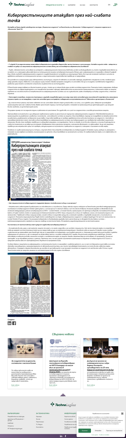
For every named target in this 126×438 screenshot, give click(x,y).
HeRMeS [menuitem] (10, 423)
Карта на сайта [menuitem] (69, 416)
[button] (122, 413)
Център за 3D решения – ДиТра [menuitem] (16, 419)
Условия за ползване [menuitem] (71, 422)
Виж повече (15, 385)
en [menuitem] (109, 5)
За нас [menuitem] (82, 5)
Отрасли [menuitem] (11, 426)
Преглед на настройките (114, 431)
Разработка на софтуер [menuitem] (16, 416)
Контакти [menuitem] (94, 5)
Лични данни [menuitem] (68, 419)
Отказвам (98, 431)
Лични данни (95, 435)
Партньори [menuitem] (40, 422)
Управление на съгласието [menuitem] (73, 424)
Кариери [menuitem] (71, 5)
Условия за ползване (104, 435)
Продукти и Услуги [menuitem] (54, 5)
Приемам (85, 431)
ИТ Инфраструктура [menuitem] (15, 428)
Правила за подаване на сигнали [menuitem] (72, 428)
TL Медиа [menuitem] (39, 424)
